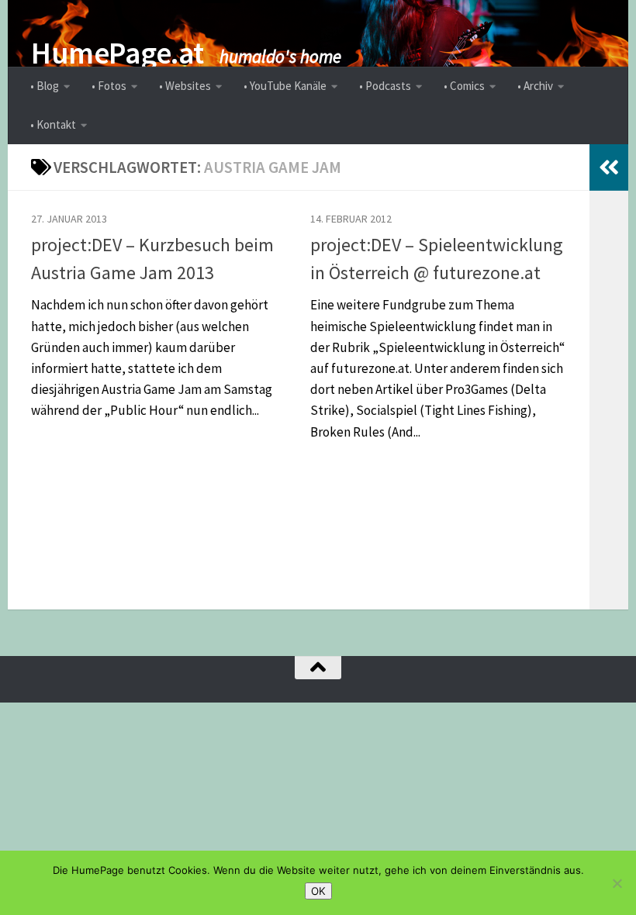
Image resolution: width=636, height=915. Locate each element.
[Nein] (616, 883)
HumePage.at (117, 52)
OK (318, 891)
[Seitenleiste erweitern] (608, 167)
